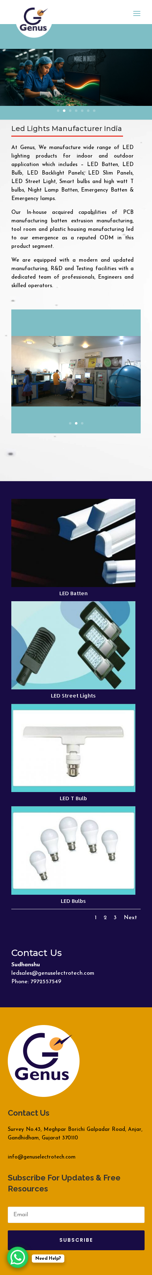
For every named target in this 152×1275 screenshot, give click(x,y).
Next (130, 918)
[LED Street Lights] (73, 688)
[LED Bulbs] (73, 893)
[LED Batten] (73, 585)
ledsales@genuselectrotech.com (52, 973)
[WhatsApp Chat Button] (17, 1257)
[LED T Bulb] (73, 790)
